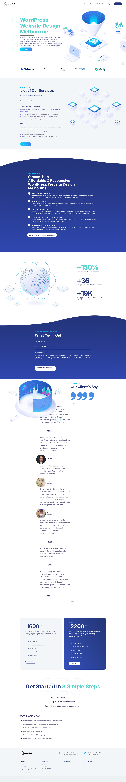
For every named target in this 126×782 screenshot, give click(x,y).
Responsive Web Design (27, 101)
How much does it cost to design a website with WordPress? (43, 720)
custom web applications (30, 129)
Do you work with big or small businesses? (37, 728)
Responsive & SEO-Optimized (44, 347)
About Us (86, 4)
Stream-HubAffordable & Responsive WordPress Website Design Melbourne (51, 182)
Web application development (29, 124)
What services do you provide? (33, 731)
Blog (108, 4)
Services (92, 4)
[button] (41, 95)
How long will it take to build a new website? (37, 738)
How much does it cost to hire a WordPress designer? (41, 724)
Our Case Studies (101, 4)
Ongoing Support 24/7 (41, 352)
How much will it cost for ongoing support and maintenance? (43, 735)
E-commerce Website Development (31, 96)
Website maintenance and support (30, 106)
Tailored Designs (40, 342)
